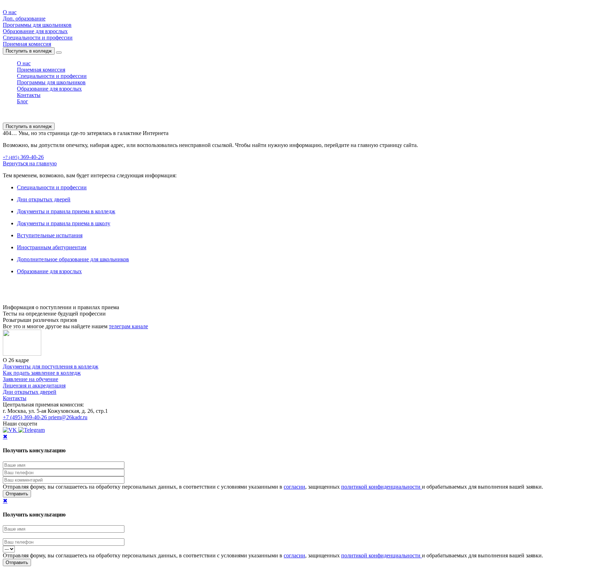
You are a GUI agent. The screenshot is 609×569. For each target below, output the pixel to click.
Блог (22, 101)
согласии (294, 487)
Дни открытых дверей (43, 199)
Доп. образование (24, 19)
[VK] (10, 430)
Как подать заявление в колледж (42, 373)
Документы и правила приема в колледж (66, 211)
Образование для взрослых (35, 31)
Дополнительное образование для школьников (73, 259)
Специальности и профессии (38, 38)
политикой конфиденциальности (381, 487)
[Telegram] (31, 430)
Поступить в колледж (29, 51)
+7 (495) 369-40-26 (25, 417)
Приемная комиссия (27, 44)
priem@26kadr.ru (67, 417)
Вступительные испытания (49, 235)
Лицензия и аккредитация (34, 385)
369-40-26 (23, 157)
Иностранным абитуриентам (51, 247)
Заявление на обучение (30, 379)
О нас (10, 12)
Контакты (29, 95)
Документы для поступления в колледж (50, 366)
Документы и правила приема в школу (63, 223)
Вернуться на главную (30, 163)
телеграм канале (128, 326)
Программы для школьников (37, 25)
